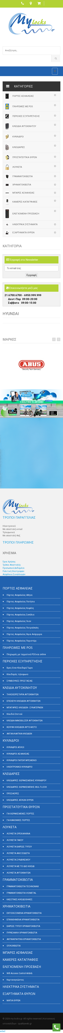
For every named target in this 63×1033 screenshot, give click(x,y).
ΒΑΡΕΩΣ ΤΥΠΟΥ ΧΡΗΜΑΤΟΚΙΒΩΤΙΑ (23, 926)
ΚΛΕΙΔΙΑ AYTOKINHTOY (24, 126)
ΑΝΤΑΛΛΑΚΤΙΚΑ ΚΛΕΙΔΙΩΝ (19, 733)
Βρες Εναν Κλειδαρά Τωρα (20, 668)
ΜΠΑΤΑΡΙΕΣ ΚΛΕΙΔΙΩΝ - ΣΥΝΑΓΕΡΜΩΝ (25, 707)
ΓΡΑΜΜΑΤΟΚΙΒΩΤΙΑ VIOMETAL (21, 893)
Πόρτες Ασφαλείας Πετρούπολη (22, 628)
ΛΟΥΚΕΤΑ (17, 167)
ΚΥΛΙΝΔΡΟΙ (18, 136)
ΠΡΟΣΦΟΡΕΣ (13, 793)
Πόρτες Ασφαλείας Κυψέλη (20, 608)
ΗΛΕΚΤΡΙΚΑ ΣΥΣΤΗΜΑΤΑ (25, 224)
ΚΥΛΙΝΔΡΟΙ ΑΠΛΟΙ (15, 747)
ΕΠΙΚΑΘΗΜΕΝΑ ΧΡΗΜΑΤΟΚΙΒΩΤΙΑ (23, 919)
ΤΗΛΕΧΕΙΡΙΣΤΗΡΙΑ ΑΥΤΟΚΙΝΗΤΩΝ (22, 694)
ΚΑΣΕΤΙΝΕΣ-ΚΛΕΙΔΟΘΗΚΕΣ (20, 899)
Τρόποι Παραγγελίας (19, 517)
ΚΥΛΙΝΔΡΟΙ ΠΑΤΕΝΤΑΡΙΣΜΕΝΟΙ (22, 760)
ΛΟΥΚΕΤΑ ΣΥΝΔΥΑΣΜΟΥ (18, 860)
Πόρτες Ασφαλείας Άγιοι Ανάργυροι (24, 634)
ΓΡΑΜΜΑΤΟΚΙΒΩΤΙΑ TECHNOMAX (23, 886)
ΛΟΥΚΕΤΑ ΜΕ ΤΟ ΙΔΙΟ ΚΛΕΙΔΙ (20, 866)
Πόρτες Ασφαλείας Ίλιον (19, 621)
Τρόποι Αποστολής (12, 565)
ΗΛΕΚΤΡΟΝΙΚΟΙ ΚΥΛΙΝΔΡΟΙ (19, 767)
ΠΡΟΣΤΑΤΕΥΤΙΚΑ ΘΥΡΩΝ (24, 157)
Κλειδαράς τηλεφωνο (17, 674)
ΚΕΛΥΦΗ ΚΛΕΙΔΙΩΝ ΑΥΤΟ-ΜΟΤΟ (22, 727)
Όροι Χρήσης (9, 561)
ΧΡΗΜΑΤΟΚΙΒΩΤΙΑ (21, 184)
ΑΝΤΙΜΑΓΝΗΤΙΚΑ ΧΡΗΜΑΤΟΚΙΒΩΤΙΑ (24, 939)
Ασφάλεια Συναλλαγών (14, 574)
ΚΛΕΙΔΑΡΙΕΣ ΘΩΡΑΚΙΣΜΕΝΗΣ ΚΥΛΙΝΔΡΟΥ (26, 780)
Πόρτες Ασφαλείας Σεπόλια (20, 614)
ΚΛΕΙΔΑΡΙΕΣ (18, 147)
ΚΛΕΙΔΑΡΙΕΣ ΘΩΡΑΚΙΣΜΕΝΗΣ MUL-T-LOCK (27, 787)
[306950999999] (56, 1027)
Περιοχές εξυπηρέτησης (26, 116)
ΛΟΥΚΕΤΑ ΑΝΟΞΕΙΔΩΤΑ (18, 853)
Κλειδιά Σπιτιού (14, 714)
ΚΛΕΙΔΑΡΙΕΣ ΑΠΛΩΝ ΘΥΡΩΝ (20, 800)
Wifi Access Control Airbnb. (20, 973)
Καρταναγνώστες (15, 980)
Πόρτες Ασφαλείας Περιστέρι (22, 641)
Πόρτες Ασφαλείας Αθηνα (19, 595)
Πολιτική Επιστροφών (13, 571)
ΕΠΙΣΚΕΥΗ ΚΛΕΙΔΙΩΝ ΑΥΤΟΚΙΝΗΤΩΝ (23, 701)
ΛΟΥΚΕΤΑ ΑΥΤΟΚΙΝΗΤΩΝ (18, 873)
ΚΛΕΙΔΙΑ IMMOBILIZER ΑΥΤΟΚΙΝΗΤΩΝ (25, 720)
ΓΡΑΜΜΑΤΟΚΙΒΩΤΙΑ (22, 176)
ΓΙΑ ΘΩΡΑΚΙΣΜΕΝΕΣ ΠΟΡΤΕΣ (20, 813)
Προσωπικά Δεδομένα (13, 568)
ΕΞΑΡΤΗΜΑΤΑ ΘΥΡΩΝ (23, 232)
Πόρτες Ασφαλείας (23, 96)
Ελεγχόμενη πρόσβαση (25, 213)
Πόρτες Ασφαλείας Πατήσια (21, 601)
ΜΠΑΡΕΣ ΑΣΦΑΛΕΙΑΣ (23, 192)
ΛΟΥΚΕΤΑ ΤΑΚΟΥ (15, 840)
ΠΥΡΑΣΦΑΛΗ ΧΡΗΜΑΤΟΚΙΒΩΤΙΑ (22, 932)
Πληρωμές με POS (22, 106)
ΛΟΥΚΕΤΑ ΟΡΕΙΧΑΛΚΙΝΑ (18, 833)
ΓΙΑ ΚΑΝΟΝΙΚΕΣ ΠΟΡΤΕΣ (18, 820)
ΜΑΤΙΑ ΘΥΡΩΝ (13, 1000)
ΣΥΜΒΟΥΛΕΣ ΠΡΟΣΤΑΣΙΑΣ (20, 681)
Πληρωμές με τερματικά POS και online (26, 654)
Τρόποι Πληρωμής (18, 542)
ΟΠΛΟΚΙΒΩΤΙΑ (13, 946)
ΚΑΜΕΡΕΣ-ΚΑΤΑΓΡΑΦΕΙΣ (24, 201)
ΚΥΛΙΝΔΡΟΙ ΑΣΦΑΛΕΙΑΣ (18, 754)
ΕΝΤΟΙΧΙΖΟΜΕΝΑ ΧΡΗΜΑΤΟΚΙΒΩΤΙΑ (24, 913)
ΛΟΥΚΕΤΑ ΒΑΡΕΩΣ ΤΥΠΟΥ (19, 846)
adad (2, 1031)
